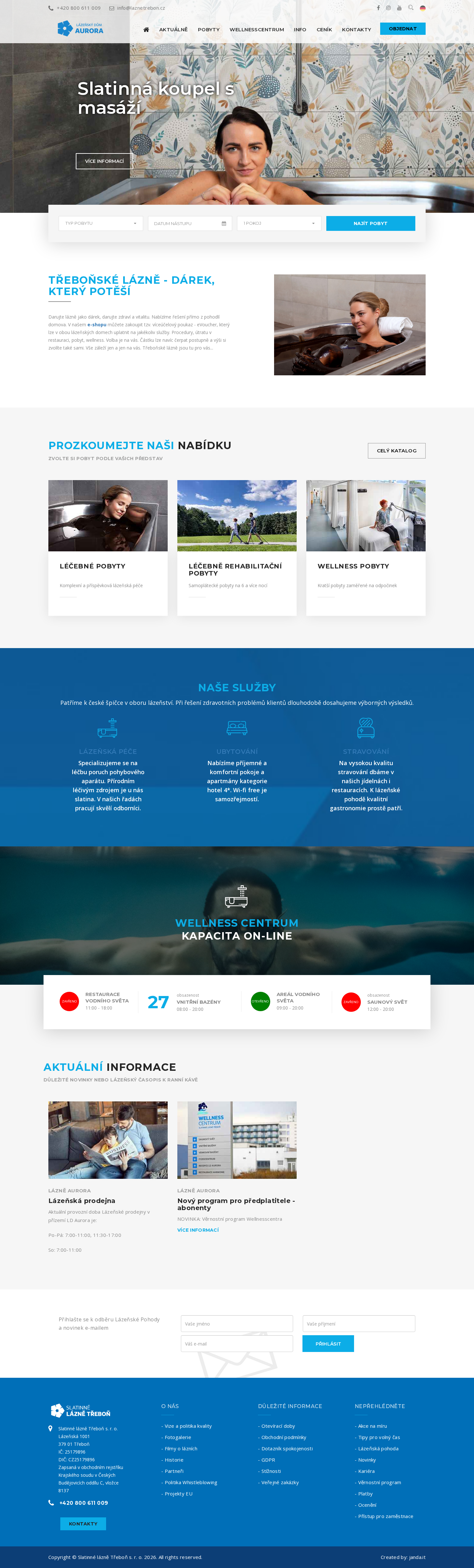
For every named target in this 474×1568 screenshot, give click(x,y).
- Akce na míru (371, 1426)
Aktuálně (173, 29)
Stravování (366, 751)
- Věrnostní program (378, 1482)
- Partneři (172, 1471)
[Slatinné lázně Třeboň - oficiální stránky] (146, 29)
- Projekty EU (177, 1493)
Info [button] (300, 29)
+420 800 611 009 (79, 8)
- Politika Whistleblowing (189, 1482)
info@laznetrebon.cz (141, 8)
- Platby (364, 1493)
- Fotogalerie (176, 1437)
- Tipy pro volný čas (377, 1437)
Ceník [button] (324, 29)
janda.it (417, 1557)
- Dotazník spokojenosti (285, 1448)
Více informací (104, 161)
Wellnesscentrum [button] (257, 29)
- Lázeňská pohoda (377, 1448)
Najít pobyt (371, 223)
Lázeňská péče (108, 751)
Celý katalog (397, 451)
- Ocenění (366, 1505)
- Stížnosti (269, 1471)
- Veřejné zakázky (278, 1482)
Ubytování (237, 751)
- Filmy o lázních (179, 1448)
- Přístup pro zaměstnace (384, 1516)
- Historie (172, 1459)
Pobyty (209, 29)
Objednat (403, 29)
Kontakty (356, 29)
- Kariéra (365, 1471)
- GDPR (266, 1459)
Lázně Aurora (69, 1191)
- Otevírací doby (276, 1426)
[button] (101, 223)
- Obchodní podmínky (282, 1437)
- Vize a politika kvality (186, 1426)
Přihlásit (328, 1344)
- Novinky (365, 1459)
